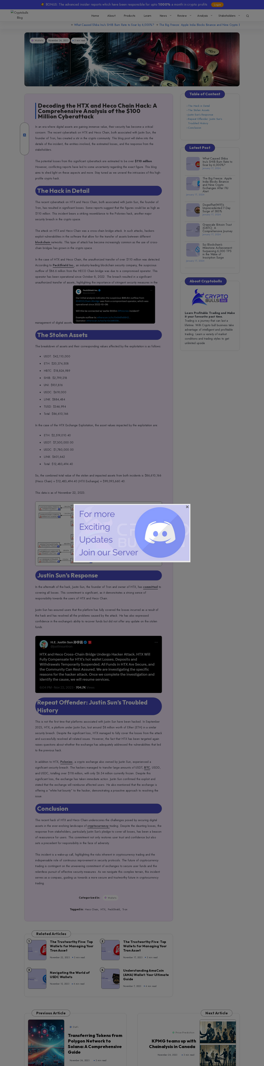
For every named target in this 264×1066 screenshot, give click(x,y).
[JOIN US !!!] (132, 560)
